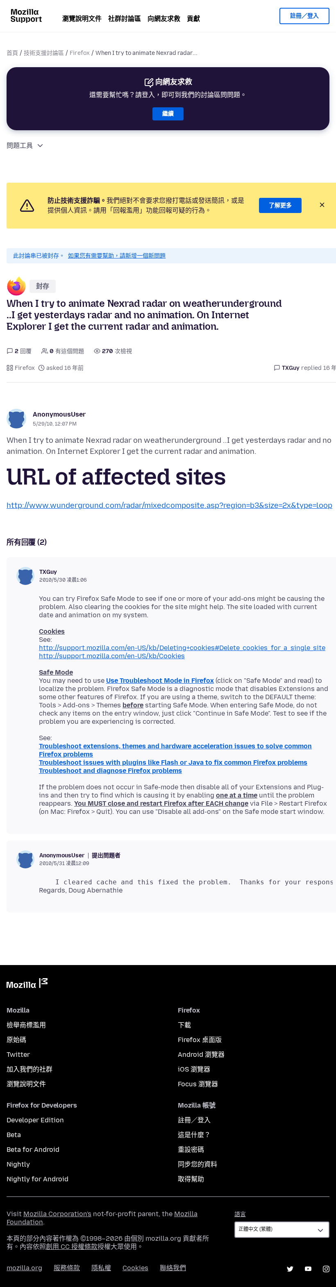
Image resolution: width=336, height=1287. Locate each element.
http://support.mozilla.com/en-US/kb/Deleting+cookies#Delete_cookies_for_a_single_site (182, 648)
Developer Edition (35, 1120)
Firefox (80, 53)
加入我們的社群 (29, 1069)
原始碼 (16, 1040)
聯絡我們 (173, 1268)
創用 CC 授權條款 (72, 1247)
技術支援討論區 (44, 53)
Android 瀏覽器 (201, 1054)
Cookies (135, 1268)
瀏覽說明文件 (82, 19)
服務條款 (67, 1268)
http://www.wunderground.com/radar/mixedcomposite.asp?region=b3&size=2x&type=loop (169, 505)
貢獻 (193, 19)
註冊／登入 (304, 15)
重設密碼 (191, 1149)
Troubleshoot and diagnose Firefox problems (110, 771)
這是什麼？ (194, 1135)
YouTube (308, 1269)
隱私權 (101, 1268)
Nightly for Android (37, 1179)
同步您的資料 (197, 1164)
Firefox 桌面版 (200, 1040)
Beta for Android (33, 1149)
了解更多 (280, 205)
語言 (240, 1214)
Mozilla (27, 984)
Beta (14, 1135)
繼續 (168, 113)
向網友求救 (164, 19)
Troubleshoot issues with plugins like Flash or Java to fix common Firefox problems (173, 762)
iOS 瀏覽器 (194, 1069)
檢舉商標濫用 (26, 1025)
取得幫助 (191, 1179)
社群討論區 (124, 19)
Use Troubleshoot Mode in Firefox (160, 680)
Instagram (326, 1269)
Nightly (18, 1164)
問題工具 (20, 145)
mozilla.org (24, 1268)
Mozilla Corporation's (57, 1214)
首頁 (12, 53)
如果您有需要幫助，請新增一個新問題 (117, 255)
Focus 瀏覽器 (198, 1084)
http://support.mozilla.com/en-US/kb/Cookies (112, 656)
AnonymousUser (59, 414)
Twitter (18, 1054)
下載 (184, 1025)
